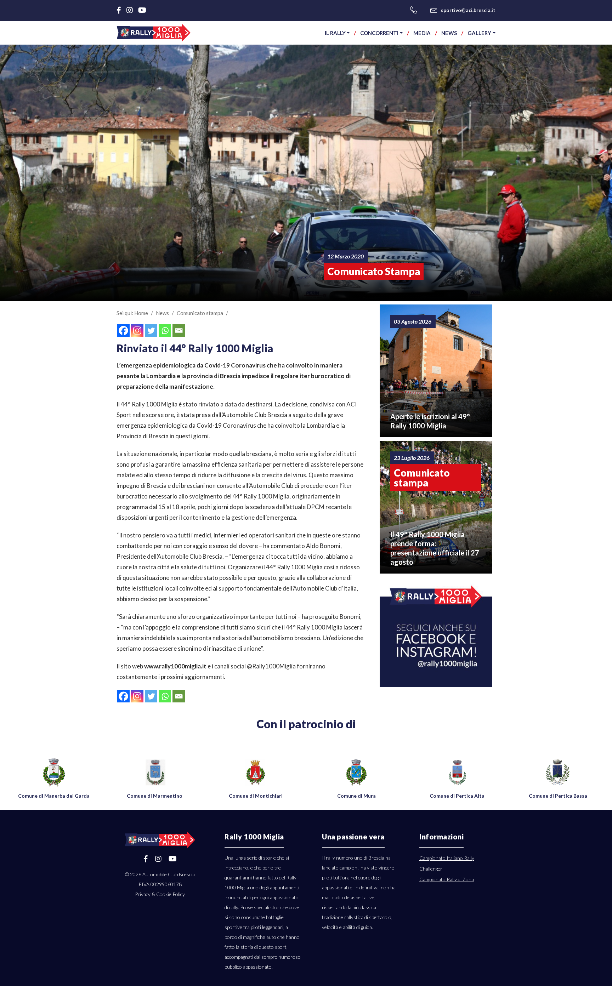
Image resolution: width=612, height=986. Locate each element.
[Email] (178, 330)
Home (141, 313)
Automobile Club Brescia (168, 874)
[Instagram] (137, 330)
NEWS (449, 33)
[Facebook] (123, 330)
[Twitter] (151, 330)
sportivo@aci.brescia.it (468, 10)
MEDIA (422, 33)
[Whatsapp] (165, 330)
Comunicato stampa (200, 313)
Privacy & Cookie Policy (160, 894)
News (162, 313)
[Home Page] (154, 32)
